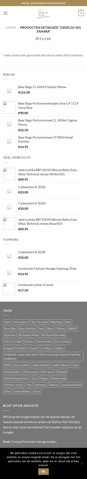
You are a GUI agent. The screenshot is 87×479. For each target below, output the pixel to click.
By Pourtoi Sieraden (53, 335)
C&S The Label (12, 341)
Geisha (59, 348)
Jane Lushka (21, 365)
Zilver (7, 391)
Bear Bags (10, 328)
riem (34, 378)
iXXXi (7, 365)
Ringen (44, 378)
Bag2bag (56, 322)
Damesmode (44, 341)
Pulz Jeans (47, 371)
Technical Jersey (13, 384)
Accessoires (21, 322)
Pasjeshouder (12, 371)
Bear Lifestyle (28, 328)
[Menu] (5, 13)
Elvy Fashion (62, 341)
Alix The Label (39, 322)
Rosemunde (59, 378)
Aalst (7, 322)
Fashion (21, 348)
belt (41, 328)
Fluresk (34, 348)
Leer (75, 365)
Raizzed (61, 371)
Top (29, 384)
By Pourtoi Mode (28, 335)
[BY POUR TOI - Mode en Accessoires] (43, 13)
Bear (68, 322)
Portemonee (30, 371)
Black (50, 328)
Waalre (53, 384)
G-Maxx (46, 348)
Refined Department (16, 378)
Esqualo (8, 348)
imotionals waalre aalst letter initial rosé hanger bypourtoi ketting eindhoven (42, 356)
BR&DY (73, 328)
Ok (43, 471)
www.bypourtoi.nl (71, 384)
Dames (29, 341)
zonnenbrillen (22, 391)
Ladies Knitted (40, 365)
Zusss (37, 391)
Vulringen (40, 384)
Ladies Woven (60, 365)
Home (11, 27)
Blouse (61, 328)
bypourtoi (9, 335)
